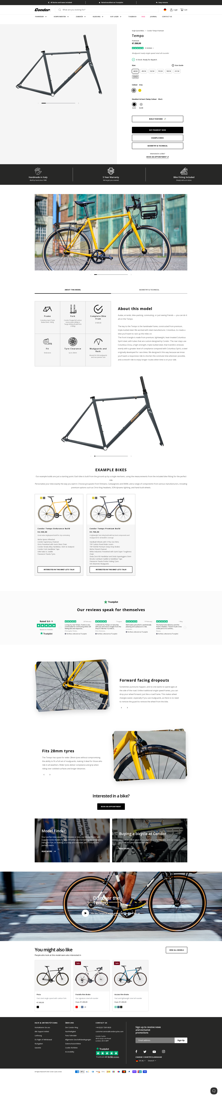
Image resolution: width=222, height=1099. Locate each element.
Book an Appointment (111, 806)
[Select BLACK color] (38, 1007)
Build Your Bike (156, 119)
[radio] (135, 71)
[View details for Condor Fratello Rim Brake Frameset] (91, 985)
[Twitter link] (145, 1052)
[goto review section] (146, 48)
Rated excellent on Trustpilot (112, 2)
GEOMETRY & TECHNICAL (157, 146)
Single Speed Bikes (138, 31)
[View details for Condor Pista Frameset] (53, 985)
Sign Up (181, 1040)
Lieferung (38, 1035)
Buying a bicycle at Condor (142, 833)
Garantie (38, 1048)
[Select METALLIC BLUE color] (118, 1007)
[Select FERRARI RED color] (77, 1007)
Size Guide (179, 65)
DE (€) (141, 1061)
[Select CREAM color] (79, 1007)
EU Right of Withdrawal (43, 1039)
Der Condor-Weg (71, 1027)
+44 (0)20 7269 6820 (103, 1027)
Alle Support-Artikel (42, 1031)
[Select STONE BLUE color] (82, 1007)
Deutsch (151, 1061)
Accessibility (69, 1052)
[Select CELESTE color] (115, 1007)
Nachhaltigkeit (70, 1031)
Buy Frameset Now (157, 130)
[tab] (58, 66)
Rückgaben (39, 1044)
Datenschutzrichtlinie (73, 1044)
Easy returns (163, 2)
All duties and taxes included (61, 2)
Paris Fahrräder (71, 1035)
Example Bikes (157, 138)
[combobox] (109, 10)
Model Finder (53, 830)
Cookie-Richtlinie (71, 1048)
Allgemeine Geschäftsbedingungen (78, 1039)
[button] (78, 103)
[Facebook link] (137, 1052)
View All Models (176, 950)
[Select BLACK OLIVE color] (121, 1007)
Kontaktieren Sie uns (42, 1027)
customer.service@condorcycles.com (109, 1031)
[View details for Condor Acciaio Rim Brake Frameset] (130, 985)
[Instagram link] (163, 1052)
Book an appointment (156, 157)
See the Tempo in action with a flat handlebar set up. (115, 913)
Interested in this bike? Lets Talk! (59, 569)
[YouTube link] (154, 1052)
